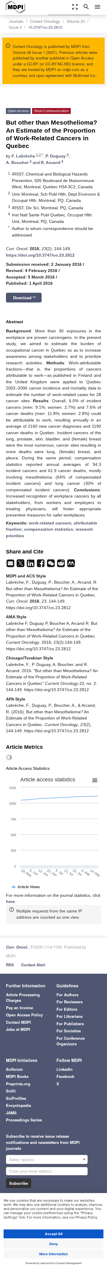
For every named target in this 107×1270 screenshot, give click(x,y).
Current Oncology (45, 21)
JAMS (11, 1113)
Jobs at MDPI (18, 1029)
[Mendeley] (71, 565)
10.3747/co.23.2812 (45, 27)
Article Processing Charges (23, 997)
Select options (21, 1159)
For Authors (67, 994)
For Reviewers (69, 1002)
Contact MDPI (18, 1022)
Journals (16, 21)
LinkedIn (64, 1069)
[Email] (11, 565)
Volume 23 (76, 21)
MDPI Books (17, 1076)
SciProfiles (16, 1098)
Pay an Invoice (19, 1007)
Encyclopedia (18, 1105)
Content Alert (33, 965)
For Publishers (70, 1023)
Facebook (65, 1076)
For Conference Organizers (70, 1041)
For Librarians (69, 1016)
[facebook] (41, 565)
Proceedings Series (24, 1120)
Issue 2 (15, 27)
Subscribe (18, 1183)
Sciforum (14, 1069)
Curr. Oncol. (17, 947)
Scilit (10, 1091)
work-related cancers (50, 523)
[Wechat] (51, 565)
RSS (10, 965)
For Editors (66, 1009)
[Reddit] (61, 565)
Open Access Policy (24, 1015)
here (10, 901)
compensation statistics (48, 529)
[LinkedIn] (31, 565)
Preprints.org (18, 1083)
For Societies (68, 1031)
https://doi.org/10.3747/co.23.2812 (40, 255)
